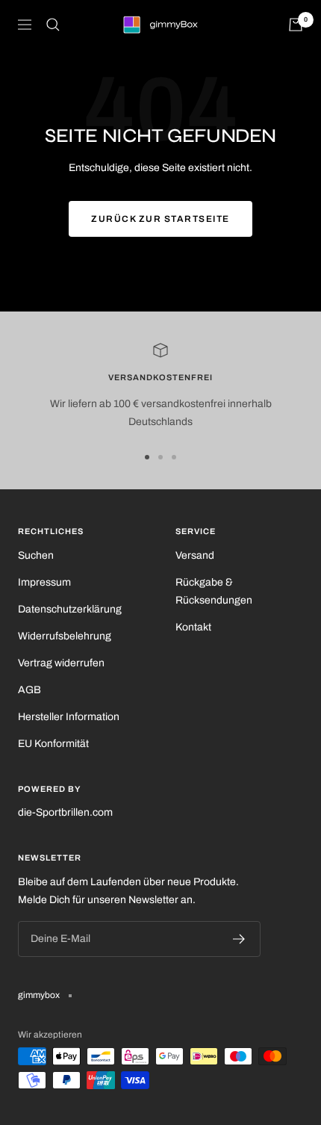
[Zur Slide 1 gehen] (147, 457)
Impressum (44, 582)
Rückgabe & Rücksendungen (213, 591)
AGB (29, 689)
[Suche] (53, 24)
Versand (194, 555)
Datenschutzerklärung (70, 609)
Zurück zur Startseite (160, 219)
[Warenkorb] (295, 24)
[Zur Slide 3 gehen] (174, 457)
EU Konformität (53, 743)
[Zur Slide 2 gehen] (160, 457)
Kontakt (193, 627)
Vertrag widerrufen (61, 663)
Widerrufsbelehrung (64, 636)
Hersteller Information (68, 716)
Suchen (36, 555)
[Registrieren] (239, 939)
